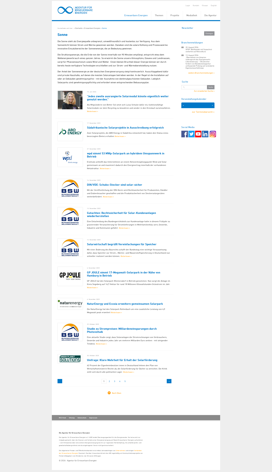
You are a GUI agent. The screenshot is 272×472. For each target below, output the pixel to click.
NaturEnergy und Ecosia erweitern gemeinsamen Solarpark (125, 303)
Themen (159, 15)
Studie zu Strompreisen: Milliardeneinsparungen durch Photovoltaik (122, 330)
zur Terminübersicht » (203, 112)
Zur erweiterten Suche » (204, 91)
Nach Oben (116, 393)
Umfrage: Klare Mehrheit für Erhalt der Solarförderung (122, 360)
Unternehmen (120, 450)
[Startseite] (75, 10)
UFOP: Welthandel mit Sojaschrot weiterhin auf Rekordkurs (199, 50)
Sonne (104, 28)
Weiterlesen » (92, 111)
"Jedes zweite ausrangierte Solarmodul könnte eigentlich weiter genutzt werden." (128, 98)
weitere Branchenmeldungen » (201, 73)
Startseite (78, 28)
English (214, 5)
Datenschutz (82, 418)
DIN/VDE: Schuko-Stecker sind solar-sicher (114, 184)
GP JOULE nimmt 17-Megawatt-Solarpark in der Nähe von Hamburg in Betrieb (123, 274)
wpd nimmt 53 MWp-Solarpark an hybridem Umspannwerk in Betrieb (125, 155)
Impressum (93, 418)
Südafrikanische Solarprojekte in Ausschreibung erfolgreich (125, 127)
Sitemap (72, 418)
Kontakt (196, 5)
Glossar (205, 5)
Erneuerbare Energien (136, 15)
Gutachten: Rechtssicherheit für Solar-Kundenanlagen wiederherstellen (121, 214)
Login (188, 5)
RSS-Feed (62, 418)
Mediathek (191, 15)
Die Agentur (210, 15)
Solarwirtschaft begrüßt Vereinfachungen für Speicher (122, 244)
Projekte (174, 15)
